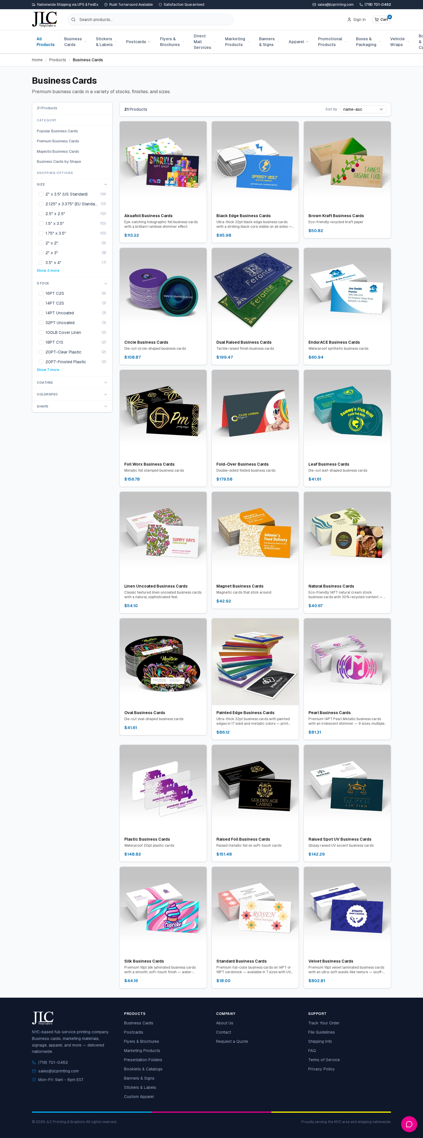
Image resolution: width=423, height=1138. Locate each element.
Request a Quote (232, 1041)
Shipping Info (320, 1041)
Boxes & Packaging (366, 41)
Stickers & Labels (104, 41)
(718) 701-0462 (378, 4)
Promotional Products (330, 41)
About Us (224, 1023)
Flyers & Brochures (170, 41)
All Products (46, 41)
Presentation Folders (143, 1059)
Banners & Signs (267, 41)
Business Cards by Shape (59, 161)
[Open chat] (409, 1124)
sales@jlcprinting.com (58, 1071)
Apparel (296, 41)
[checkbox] (41, 194)
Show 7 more (48, 370)
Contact (223, 1032)
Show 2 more (48, 271)
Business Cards (73, 41)
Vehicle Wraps (397, 41)
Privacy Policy (321, 1069)
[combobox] (363, 109)
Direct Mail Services (202, 41)
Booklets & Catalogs (143, 1069)
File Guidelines (321, 1032)
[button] (381, 20)
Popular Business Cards (57, 131)
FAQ (312, 1050)
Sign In (359, 19)
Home (37, 59)
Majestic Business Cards (58, 151)
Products (57, 59)
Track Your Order (324, 1023)
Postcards (136, 41)
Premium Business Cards (58, 141)
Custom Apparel (139, 1096)
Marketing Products (235, 41)
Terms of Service (324, 1059)
